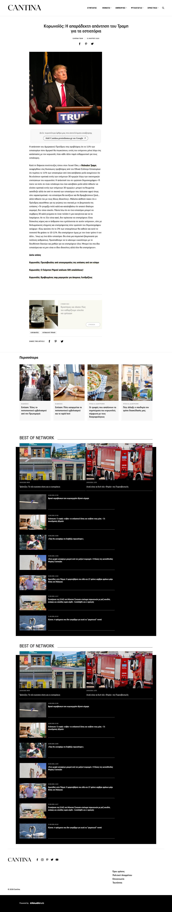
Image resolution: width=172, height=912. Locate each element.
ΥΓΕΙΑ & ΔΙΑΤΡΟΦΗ (97, 404)
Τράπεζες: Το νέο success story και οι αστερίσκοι (40, 486)
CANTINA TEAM (78, 38)
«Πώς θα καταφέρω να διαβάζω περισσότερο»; (66, 539)
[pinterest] (86, 44)
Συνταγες (92, 8)
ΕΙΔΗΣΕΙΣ (25, 404)
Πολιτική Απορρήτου (122, 875)
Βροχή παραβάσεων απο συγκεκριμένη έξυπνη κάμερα (68, 498)
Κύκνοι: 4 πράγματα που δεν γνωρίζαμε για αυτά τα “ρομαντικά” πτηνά (75, 619)
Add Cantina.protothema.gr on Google (64, 138)
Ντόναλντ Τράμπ (49, 332)
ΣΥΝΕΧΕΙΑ (92, 324)
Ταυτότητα (117, 882)
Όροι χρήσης (119, 871)
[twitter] (92, 44)
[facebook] (79, 44)
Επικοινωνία (118, 878)
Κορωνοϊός (35, 332)
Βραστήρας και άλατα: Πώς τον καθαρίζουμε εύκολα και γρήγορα (73, 310)
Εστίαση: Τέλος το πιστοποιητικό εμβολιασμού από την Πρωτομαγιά (34, 410)
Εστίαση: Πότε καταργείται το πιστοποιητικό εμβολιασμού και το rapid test (68, 410)
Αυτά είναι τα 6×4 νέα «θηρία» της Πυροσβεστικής (107, 486)
